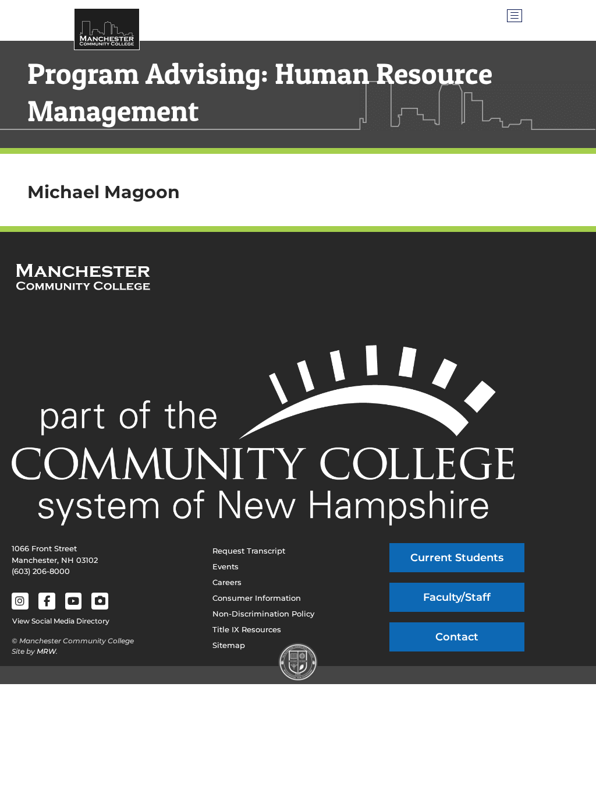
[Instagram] (20, 601)
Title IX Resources (246, 629)
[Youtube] (73, 601)
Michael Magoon (103, 192)
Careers (227, 582)
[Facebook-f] (46, 601)
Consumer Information (256, 598)
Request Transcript (248, 550)
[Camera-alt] (99, 601)
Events (225, 566)
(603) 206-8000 (41, 571)
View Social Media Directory (60, 621)
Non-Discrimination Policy (263, 613)
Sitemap (228, 645)
